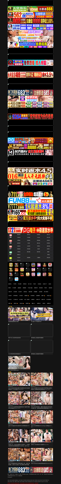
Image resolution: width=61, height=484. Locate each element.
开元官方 (10, 299)
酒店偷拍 (50, 287)
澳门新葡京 (46, 291)
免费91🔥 (10, 303)
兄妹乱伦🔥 (22, 303)
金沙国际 (21, 299)
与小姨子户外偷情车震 (36, 321)
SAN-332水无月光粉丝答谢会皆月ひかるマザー (42, 463)
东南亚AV (48, 240)
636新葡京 (33, 295)
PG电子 (34, 283)
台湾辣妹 (18, 240)
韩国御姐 (28, 240)
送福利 (50, 283)
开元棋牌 (19, 283)
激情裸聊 (38, 295)
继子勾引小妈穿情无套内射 (14, 337)
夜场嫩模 (35, 291)
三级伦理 (18, 237)
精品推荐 (18, 234)
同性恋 (48, 254)
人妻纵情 (38, 257)
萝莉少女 (48, 234)
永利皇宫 (21, 295)
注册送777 (45, 283)
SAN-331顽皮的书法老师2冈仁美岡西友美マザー (18, 426)
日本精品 (28, 237)
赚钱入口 (33, 303)
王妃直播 (15, 291)
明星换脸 (28, 248)
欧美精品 (38, 234)
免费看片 (33, 299)
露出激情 (28, 251)
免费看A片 (39, 303)
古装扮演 (18, 246)
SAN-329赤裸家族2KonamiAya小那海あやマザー (41, 426)
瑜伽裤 (38, 248)
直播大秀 (43, 299)
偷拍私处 (25, 291)
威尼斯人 (10, 283)
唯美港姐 (38, 240)
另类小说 (18, 260)
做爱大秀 (38, 299)
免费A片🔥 (16, 303)
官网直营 (24, 283)
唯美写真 (38, 251)
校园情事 (28, 257)
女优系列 (28, 246)
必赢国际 (19, 287)
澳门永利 (30, 283)
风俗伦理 (48, 257)
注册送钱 (39, 283)
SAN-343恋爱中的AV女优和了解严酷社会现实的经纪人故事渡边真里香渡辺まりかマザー (41, 388)
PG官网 (14, 283)
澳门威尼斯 (49, 299)
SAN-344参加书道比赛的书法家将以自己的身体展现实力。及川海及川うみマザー (19, 388)
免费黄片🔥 (28, 303)
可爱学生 (38, 246)
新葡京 (9, 287)
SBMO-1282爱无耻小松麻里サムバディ (40, 444)
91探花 (28, 243)
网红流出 (38, 243)
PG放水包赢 (30, 287)
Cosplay (38, 237)
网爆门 (48, 251)
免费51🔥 (43, 295)
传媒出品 (18, 254)
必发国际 (40, 291)
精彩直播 (41, 287)
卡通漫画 (18, 251)
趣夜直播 (30, 291)
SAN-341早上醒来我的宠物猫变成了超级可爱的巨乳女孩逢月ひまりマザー (19, 407)
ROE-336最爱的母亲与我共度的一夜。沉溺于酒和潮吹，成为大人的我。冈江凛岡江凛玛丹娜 (19, 464)
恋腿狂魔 (48, 246)
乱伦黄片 (20, 291)
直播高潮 (35, 287)
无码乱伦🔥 (49, 295)
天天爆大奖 (15, 299)
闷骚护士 (48, 248)
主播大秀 (10, 291)
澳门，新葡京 (27, 299)
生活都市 (18, 257)
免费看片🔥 (26, 295)
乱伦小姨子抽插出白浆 (13, 370)
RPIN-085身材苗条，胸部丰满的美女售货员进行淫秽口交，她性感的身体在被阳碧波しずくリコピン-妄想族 (42, 408)
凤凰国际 (24, 287)
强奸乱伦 (28, 234)
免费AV (44, 303)
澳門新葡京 (15, 295)
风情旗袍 (18, 248)
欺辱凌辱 (18, 243)
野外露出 (48, 243)
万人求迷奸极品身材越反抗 (14, 354)
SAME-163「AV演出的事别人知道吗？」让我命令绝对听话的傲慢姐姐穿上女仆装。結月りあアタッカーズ (19, 446)
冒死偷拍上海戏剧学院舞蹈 (37, 337)
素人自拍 (48, 237)
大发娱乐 (10, 295)
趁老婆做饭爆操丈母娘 (13, 321)
